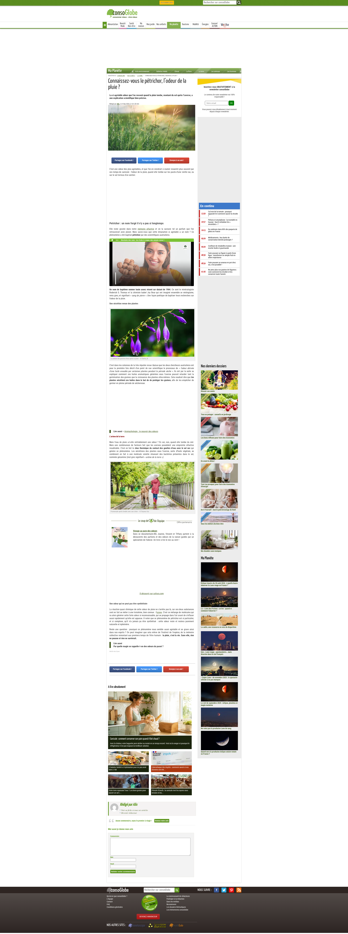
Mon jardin (151, 24)
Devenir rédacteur (129, 812)
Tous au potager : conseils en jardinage (216, 414)
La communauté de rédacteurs (178, 896)
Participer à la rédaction (175, 899)
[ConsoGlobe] (122, 13)
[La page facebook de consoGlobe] (216, 890)
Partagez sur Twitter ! (150, 160)
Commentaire (114, 836)
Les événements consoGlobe (177, 910)
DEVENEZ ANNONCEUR (148, 916)
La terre (201, 71)
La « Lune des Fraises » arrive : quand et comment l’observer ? (216, 610)
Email (112, 864)
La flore (189, 71)
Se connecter (167, 2)
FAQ (108, 904)
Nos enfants (161, 24)
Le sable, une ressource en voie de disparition (218, 627)
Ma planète (174, 24)
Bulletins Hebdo (161, 71)
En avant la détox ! (208, 461)
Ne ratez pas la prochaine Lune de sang (216, 728)
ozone (159, 612)
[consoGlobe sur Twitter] (223, 890)
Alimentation (113, 24)
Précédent (193, 118)
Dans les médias (173, 902)
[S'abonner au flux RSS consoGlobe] (238, 890)
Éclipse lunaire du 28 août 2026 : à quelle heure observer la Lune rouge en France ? (219, 584)
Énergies (205, 24)
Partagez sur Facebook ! (124, 160)
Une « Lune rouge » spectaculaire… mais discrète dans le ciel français (216, 653)
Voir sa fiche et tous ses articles (134, 810)
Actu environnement (142, 71)
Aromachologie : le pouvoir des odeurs (141, 431)
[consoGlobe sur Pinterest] (231, 890)
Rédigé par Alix (128, 805)
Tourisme (185, 24)
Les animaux (215, 71)
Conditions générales (115, 907)
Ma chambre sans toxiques (211, 551)
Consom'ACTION (214, 24)
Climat (177, 71)
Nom (111, 857)
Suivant (110, 118)
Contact (110, 902)
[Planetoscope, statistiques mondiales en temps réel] (137, 926)
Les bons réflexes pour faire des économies (217, 438)
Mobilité (196, 24)
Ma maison (141, 24)
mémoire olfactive (146, 229)
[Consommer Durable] (158, 926)
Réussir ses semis (208, 391)
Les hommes (231, 71)
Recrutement (171, 904)
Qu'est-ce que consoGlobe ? (117, 896)
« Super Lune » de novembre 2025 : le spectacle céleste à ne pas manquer (219, 678)
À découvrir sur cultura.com (152, 593)
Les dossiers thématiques (176, 907)
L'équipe (110, 899)
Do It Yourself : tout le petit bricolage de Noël (218, 510)
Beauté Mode (122, 24)
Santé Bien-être (131, 24)
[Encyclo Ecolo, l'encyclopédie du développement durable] (177, 926)
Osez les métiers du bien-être (212, 524)
